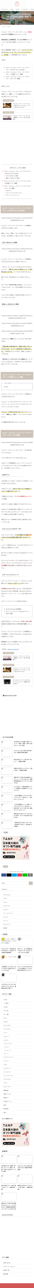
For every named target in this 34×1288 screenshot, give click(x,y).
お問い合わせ (7, 1263)
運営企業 (5, 1274)
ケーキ (5, 1033)
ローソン (6, 1053)
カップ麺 (5, 1014)
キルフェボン (7, 1025)
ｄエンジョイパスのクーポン (14, 193)
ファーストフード (8, 913)
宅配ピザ (5, 1098)
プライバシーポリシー (9, 1266)
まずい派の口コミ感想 (12, 176)
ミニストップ (7, 1050)
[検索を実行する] (31, 883)
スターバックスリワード (12, 195)
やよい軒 (5, 1011)
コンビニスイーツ (8, 1057)
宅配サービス (7, 1094)
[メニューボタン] (30, 4)
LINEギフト (9, 190)
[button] (3, 875)
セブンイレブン (8, 1043)
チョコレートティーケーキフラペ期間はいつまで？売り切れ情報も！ (21, 117)
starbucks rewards (12, 649)
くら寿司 (5, 1003)
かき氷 (5, 1000)
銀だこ (5, 1112)
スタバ (5, 866)
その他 (5, 1007)
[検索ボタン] (4, 4)
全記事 (5, 928)
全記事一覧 (6, 1270)
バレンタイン (7, 1072)
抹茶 (4, 1105)
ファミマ (6, 1047)
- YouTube (5, 387)
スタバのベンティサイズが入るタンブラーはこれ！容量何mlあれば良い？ (21, 681)
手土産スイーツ (7, 1101)
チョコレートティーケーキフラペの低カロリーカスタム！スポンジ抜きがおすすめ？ (21, 105)
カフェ (5, 1018)
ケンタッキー (7, 906)
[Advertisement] (17, 141)
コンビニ (5, 917)
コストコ (5, 909)
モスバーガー (7, 1087)
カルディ (5, 1022)
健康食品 (5, 1090)
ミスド (5, 902)
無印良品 (5, 1109)
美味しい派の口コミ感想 (12, 178)
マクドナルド (7, 895)
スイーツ (5, 921)
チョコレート (7, 924)
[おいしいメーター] (17, 4)
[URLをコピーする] (30, 875)
